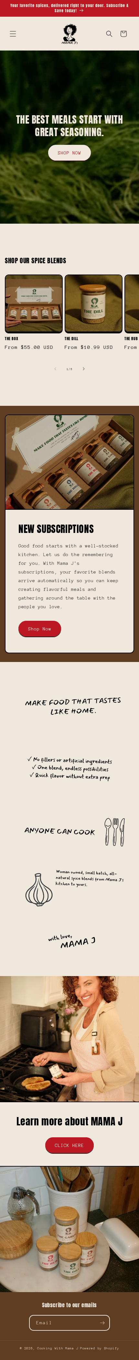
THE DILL (72, 338)
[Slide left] (55, 369)
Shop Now (39, 628)
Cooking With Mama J (57, 1348)
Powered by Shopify (99, 1348)
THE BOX (11, 338)
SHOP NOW (69, 152)
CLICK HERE (69, 1145)
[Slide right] (84, 369)
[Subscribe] (102, 1323)
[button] (13, 34)
